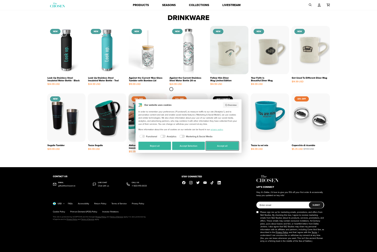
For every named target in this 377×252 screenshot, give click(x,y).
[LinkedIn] (219, 182)
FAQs (70, 203)
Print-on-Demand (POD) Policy (83, 211)
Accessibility (83, 203)
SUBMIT (316, 205)
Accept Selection (188, 145)
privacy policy (217, 129)
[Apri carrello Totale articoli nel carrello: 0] (328, 5)
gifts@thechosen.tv (66, 185)
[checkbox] (147, 136)
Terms (314, 232)
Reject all (155, 145)
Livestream (231, 5)
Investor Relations (110, 211)
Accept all (222, 145)
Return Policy (100, 203)
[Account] (319, 5)
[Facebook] (184, 182)
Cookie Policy (59, 211)
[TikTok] (212, 182)
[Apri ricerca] (310, 5)
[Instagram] (191, 182)
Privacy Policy (138, 203)
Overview (232, 105)
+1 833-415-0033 (139, 185)
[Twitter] (198, 182)
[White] (171, 89)
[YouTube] (205, 182)
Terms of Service (119, 203)
